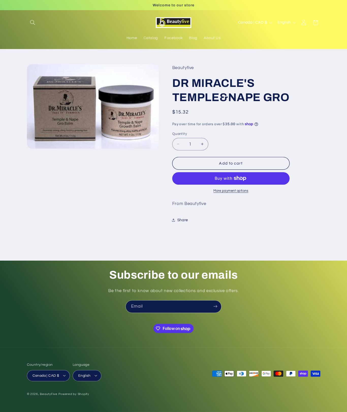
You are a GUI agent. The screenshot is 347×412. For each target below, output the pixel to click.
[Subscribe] (215, 306)
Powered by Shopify (73, 393)
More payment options (230, 191)
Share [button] (182, 220)
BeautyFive (48, 393)
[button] (33, 22)
